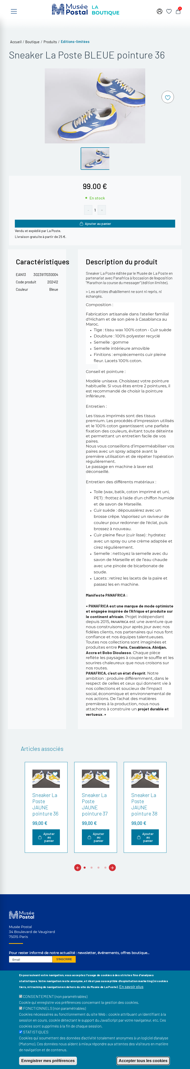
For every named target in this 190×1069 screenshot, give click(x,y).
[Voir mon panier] (178, 10)
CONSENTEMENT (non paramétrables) (55, 996)
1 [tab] (84, 868)
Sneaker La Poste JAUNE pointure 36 (45, 804)
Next (112, 867)
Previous (77, 867)
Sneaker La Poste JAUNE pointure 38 (144, 804)
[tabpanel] (45, 807)
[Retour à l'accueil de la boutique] (85, 8)
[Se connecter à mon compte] (159, 10)
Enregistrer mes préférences (48, 1061)
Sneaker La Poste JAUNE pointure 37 (95, 804)
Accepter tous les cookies (143, 1061)
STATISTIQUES (35, 1032)
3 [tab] (98, 868)
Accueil (16, 42)
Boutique (32, 42)
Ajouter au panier (98, 223)
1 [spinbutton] (95, 210)
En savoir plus (131, 986)
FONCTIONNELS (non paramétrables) (54, 1008)
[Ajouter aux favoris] (167, 97)
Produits (50, 42)
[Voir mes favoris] (169, 10)
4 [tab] (105, 868)
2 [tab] (92, 868)
